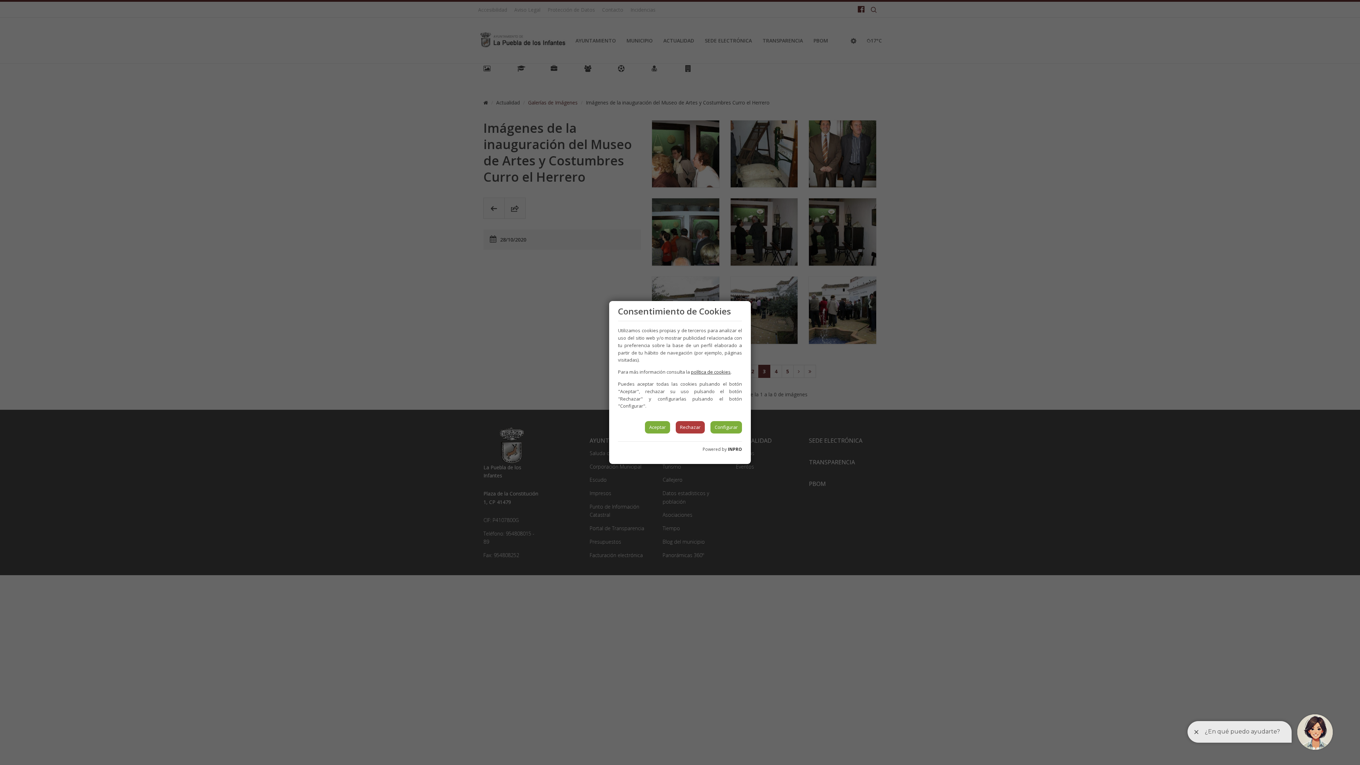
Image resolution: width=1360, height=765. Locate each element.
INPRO (735, 449)
